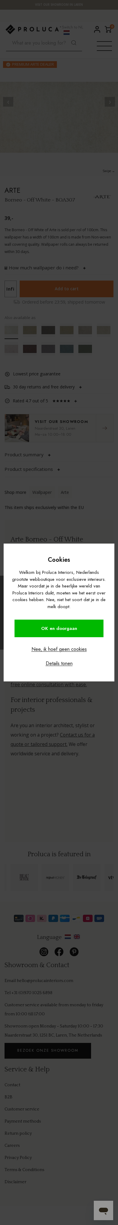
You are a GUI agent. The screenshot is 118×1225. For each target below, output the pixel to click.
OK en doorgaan (59, 628)
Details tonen (59, 663)
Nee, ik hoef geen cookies (59, 649)
